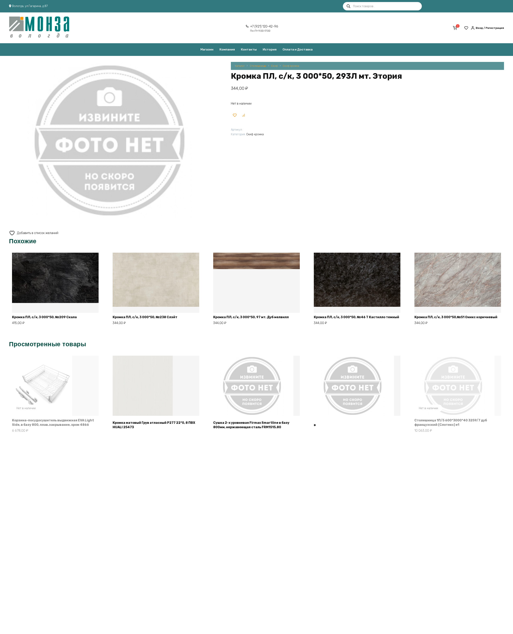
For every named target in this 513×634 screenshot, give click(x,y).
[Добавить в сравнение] (243, 115)
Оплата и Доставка (298, 49)
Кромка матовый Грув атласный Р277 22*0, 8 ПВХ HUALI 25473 (154, 425)
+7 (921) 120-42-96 (264, 28)
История (270, 49)
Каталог (240, 65)
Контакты (249, 49)
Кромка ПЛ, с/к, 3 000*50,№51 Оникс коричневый (455, 317)
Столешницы (258, 65)
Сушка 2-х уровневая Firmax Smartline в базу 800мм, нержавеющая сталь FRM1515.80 (251, 425)
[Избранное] (466, 28)
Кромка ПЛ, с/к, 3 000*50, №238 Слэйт (145, 317)
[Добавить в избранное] (234, 115)
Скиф (274, 65)
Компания (227, 49)
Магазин (206, 49)
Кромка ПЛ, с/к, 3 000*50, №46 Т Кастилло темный (356, 317)
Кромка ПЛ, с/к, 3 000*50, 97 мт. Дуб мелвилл (251, 317)
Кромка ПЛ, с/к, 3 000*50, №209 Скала (44, 317)
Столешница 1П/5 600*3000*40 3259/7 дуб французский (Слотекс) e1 (450, 422)
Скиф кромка (291, 65)
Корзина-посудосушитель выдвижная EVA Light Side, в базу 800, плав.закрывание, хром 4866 (53, 422)
